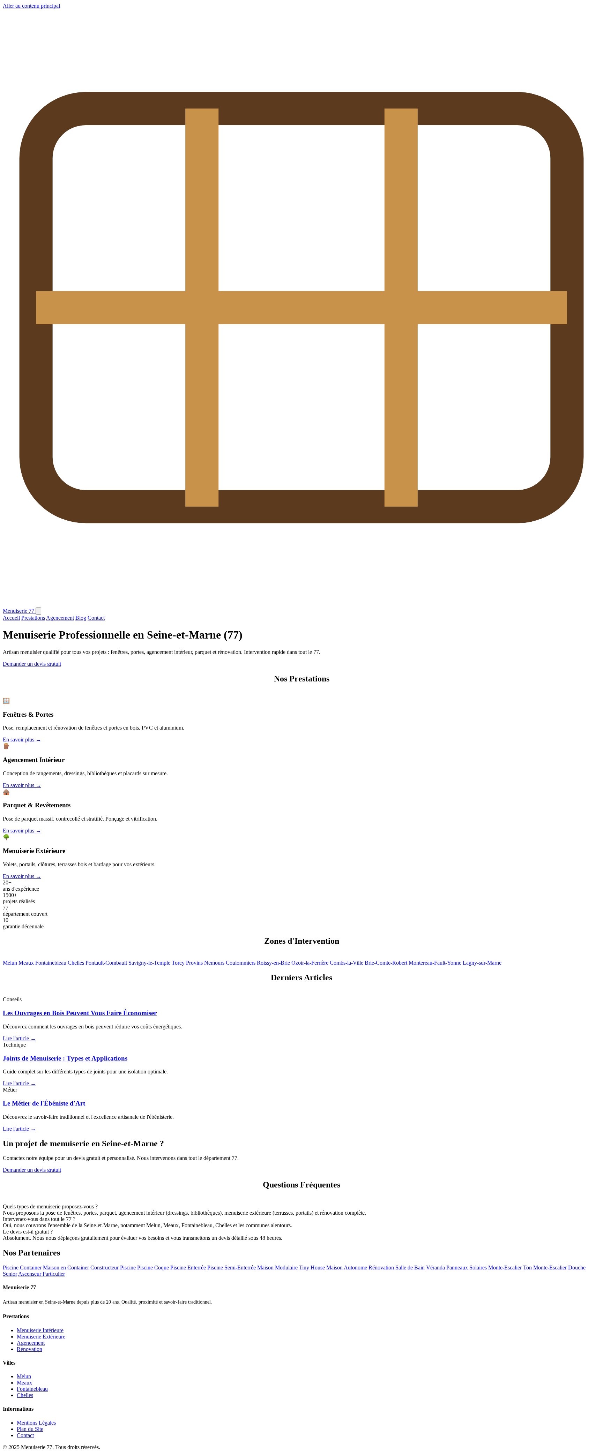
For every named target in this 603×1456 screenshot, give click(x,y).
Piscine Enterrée (188, 1267)
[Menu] (38, 611)
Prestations (33, 618)
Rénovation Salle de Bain (396, 1267)
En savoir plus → (22, 739)
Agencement (60, 618)
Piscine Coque (153, 1267)
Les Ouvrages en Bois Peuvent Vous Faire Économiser (80, 1013)
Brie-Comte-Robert (386, 963)
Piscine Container (22, 1267)
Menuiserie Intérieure (40, 1330)
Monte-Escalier (505, 1267)
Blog (80, 618)
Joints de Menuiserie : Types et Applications (65, 1058)
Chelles (76, 963)
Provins (194, 963)
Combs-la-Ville (346, 963)
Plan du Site (30, 1429)
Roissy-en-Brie (273, 963)
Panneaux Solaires (466, 1267)
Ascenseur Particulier (41, 1274)
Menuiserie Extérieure (41, 1337)
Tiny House (312, 1267)
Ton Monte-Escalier (545, 1267)
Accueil (11, 618)
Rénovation (29, 1349)
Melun (10, 963)
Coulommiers (240, 963)
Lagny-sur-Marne (482, 963)
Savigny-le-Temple (149, 963)
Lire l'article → (19, 1038)
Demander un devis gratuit (32, 664)
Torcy (178, 963)
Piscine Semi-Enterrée (231, 1267)
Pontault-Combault (106, 963)
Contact (96, 618)
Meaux (26, 963)
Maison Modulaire (277, 1267)
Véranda (435, 1267)
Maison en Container (66, 1267)
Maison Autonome (346, 1267)
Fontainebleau (50, 963)
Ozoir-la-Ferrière (309, 963)
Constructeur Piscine (113, 1267)
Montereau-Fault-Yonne (435, 963)
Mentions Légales (36, 1423)
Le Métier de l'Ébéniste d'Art (44, 1103)
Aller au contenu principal (31, 6)
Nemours (214, 963)
